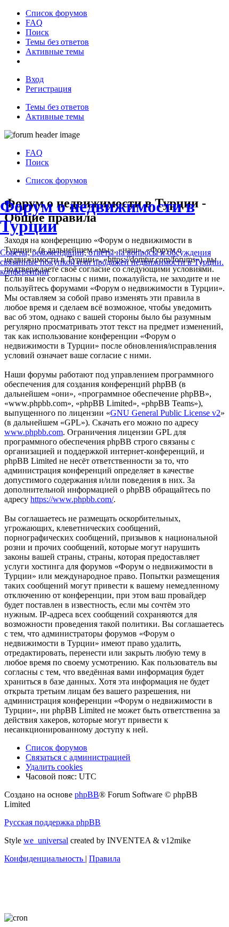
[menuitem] (56, 13)
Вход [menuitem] (35, 79)
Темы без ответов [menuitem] (57, 106)
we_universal (45, 840)
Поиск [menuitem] (37, 162)
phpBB (87, 794)
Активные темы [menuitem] (55, 116)
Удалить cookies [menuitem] (54, 766)
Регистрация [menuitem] (48, 88)
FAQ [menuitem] (34, 152)
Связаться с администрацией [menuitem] (78, 757)
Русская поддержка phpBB (52, 822)
